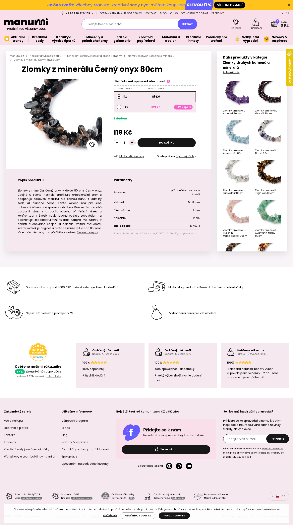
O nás (174, 13)
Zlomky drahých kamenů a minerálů (151, 56)
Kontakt (151, 13)
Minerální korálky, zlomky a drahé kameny (94, 56)
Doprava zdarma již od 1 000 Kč (121, 13)
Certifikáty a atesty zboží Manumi (85, 449)
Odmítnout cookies (138, 515)
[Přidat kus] (132, 143)
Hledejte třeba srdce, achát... (105, 24)
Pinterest (180, 466)
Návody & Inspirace (75, 442)
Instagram (170, 466)
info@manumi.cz (189, 233)
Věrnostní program (194, 13)
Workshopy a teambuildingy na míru (29, 457)
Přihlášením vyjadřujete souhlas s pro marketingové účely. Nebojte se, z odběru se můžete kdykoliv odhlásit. (253, 453)
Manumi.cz (17, 56)
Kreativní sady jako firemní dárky (26, 449)
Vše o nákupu (13, 421)
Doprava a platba (16, 428)
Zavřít (289, 5)
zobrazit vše (53, 376)
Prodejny (217, 13)
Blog (163, 13)
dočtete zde (110, 515)
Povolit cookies (174, 515)
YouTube (190, 466)
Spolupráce (69, 457)
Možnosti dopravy (131, 156)
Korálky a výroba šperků (45, 56)
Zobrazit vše (231, 72)
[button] (92, 145)
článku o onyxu (87, 232)
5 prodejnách (185, 156)
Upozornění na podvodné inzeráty (85, 464)
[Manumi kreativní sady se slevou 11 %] (146, 5)
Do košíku (166, 143)
